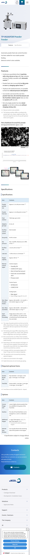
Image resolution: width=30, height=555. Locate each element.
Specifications (18, 45)
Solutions (5, 501)
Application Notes (9, 504)
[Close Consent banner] (27, 529)
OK (15, 548)
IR (2, 525)
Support (4, 510)
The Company (6, 520)
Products (5, 489)
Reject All (15, 544)
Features (10, 45)
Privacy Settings (15, 541)
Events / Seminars (7, 515)
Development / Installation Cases (13, 496)
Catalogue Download (9, 492)
